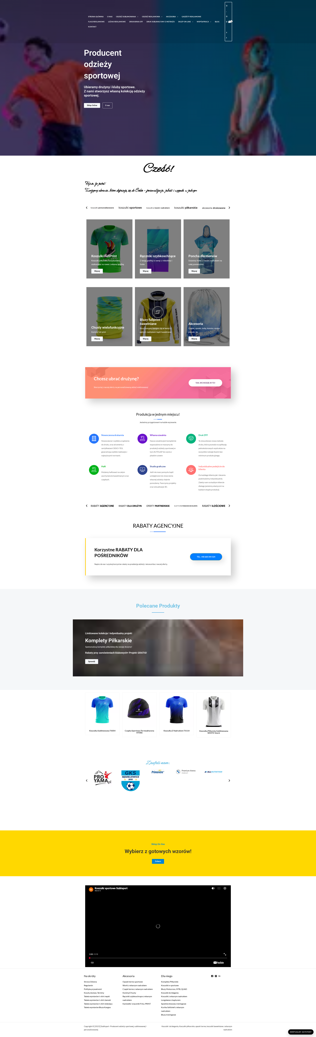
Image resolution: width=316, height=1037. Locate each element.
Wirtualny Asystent (301, 1032)
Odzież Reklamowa (151, 17)
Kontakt (92, 27)
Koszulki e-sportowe (170, 985)
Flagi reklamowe (96, 22)
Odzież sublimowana (126, 17)
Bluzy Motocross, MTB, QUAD (174, 989)
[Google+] (219, 976)
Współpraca (203, 22)
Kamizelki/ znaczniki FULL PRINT (137, 1004)
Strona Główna (96, 17)
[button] (86, 207)
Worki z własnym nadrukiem (135, 985)
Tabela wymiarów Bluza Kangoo (97, 1007)
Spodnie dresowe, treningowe (173, 1004)
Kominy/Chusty (129, 993)
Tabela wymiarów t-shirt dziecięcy (98, 1004)
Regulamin (88, 985)
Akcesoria (171, 17)
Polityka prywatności (93, 989)
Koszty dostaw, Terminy (94, 993)
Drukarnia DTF (136, 22)
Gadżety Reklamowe (191, 17)
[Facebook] (212, 976)
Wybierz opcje (216, 712)
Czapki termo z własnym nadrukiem (138, 989)
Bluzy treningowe (168, 1014)
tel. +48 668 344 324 (206, 557)
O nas (109, 17)
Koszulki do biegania (169, 993)
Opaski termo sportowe (133, 981)
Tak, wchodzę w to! (205, 383)
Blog (217, 22)
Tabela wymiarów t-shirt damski (97, 1000)
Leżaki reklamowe (117, 22)
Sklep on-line (184, 22)
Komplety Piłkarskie (169, 981)
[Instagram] (216, 976)
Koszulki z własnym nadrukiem (174, 996)
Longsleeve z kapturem (170, 1000)
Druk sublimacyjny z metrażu (161, 22)
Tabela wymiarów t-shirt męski (97, 996)
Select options (105, 712)
